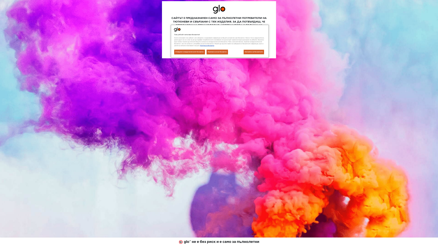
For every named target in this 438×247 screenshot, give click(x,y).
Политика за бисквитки (207, 45)
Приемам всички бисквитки (217, 51)
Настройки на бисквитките (254, 51)
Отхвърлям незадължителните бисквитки (189, 51)
